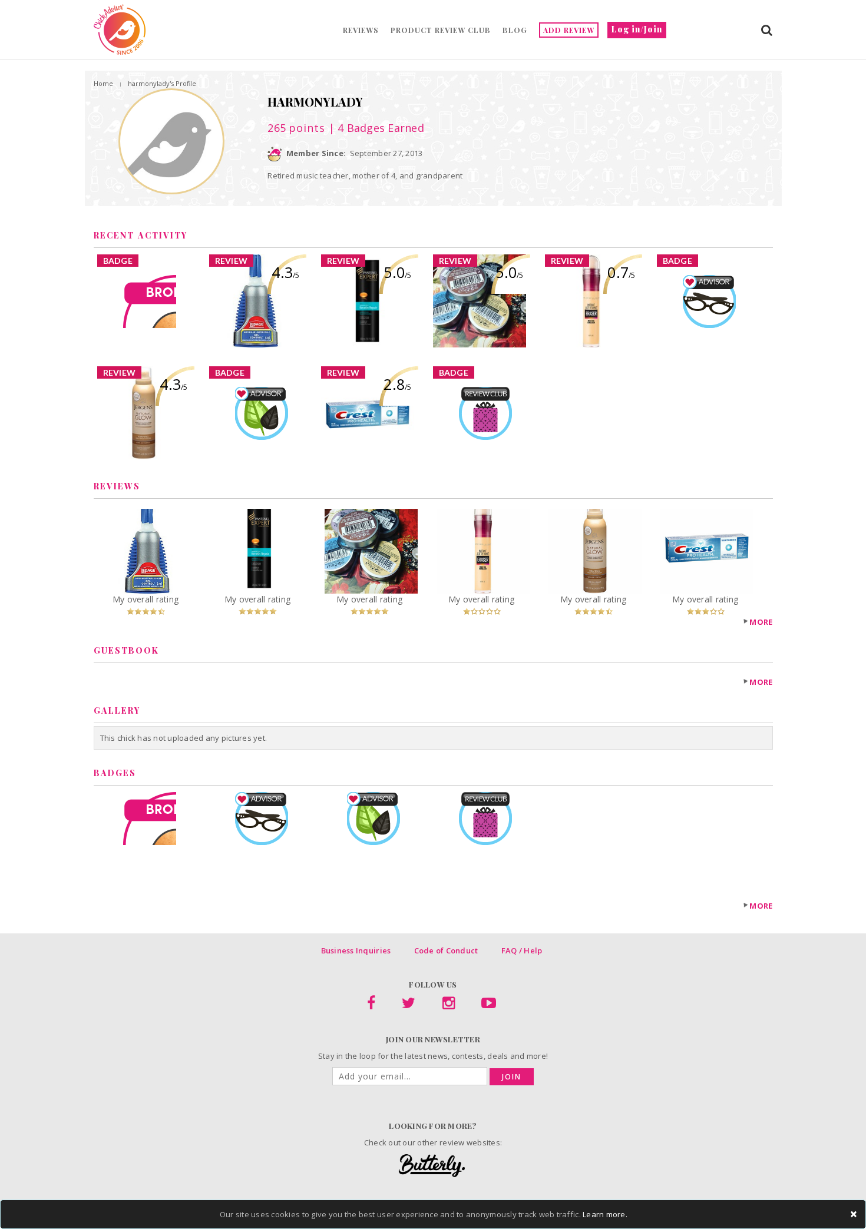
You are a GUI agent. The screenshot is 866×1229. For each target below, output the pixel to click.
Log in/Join (637, 29)
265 (296, 128)
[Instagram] (449, 1005)
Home (103, 83)
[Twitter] (408, 1005)
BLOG (515, 30)
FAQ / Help (522, 950)
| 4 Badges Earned (374, 128)
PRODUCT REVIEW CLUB (441, 30)
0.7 (621, 272)
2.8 (397, 384)
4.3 (285, 272)
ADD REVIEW (568, 30)
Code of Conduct (446, 950)
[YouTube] (489, 1005)
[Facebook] (371, 1005)
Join (511, 1077)
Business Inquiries (356, 950)
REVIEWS (361, 30)
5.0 (397, 272)
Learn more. (605, 1214)
